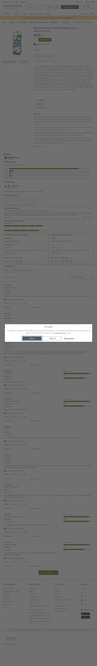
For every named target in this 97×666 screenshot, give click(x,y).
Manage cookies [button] (69, 338)
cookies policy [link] (58, 333)
